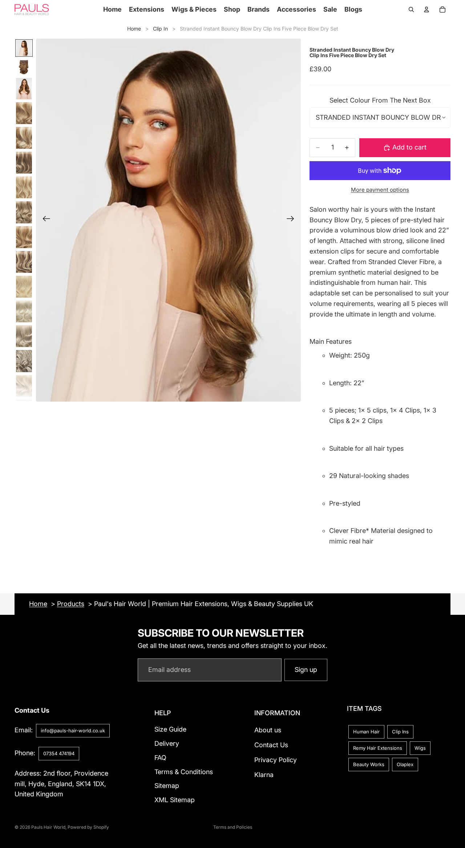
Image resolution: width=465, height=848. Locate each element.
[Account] (426, 9)
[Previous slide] (44, 220)
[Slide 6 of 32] (24, 163)
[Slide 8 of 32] (24, 212)
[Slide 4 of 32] (24, 113)
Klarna (264, 775)
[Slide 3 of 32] (24, 88)
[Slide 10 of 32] (24, 262)
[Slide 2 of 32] (24, 67)
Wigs (420, 748)
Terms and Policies (232, 827)
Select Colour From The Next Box (380, 100)
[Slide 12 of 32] (24, 311)
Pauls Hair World (48, 827)
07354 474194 (58, 753)
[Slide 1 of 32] (24, 48)
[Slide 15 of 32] (24, 386)
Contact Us (271, 745)
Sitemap (166, 786)
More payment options (380, 189)
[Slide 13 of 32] (24, 336)
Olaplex (405, 764)
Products (70, 604)
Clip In (160, 28)
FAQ (160, 757)
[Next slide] (292, 220)
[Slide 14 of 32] (24, 361)
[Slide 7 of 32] (24, 187)
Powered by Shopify (88, 827)
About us (267, 730)
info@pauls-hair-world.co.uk (73, 730)
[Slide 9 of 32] (24, 237)
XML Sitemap (174, 800)
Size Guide (170, 729)
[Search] (411, 9)
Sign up (306, 669)
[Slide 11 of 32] (24, 287)
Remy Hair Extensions (377, 748)
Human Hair (366, 731)
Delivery (166, 743)
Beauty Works (368, 764)
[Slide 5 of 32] (24, 138)
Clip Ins (400, 731)
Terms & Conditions (183, 772)
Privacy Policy (275, 760)
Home (134, 28)
